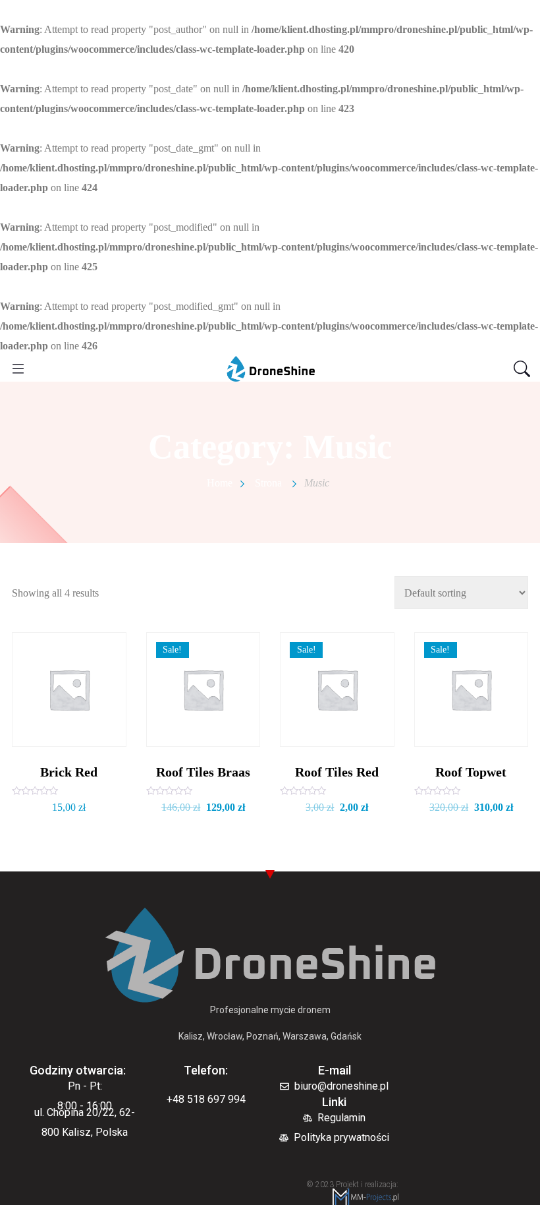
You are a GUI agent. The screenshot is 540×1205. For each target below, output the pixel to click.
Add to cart (68, 735)
